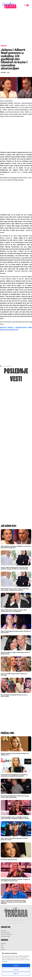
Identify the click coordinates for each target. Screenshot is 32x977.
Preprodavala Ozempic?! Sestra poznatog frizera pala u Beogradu (15, 796)
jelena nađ (10, 366)
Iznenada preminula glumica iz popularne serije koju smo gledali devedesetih (14, 775)
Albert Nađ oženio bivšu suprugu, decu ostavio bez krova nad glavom (14, 610)
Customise (16, 969)
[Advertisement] (16, 27)
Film (2, 945)
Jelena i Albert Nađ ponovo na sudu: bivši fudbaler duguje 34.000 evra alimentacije (14, 568)
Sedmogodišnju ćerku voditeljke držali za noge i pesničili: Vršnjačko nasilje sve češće (15, 818)
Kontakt (3, 943)
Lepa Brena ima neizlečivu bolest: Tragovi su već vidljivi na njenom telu (15, 880)
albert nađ (4, 366)
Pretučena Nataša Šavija (9, 859)
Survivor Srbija (5, 936)
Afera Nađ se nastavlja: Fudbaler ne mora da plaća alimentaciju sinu (15, 547)
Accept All (16, 965)
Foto (2, 947)
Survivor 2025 (5, 932)
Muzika (3, 949)
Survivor (3, 930)
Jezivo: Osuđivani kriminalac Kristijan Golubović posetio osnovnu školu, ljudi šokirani (13, 902)
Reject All (16, 973)
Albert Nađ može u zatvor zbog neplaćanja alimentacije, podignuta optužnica (15, 589)
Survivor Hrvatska (6, 934)
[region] (16, 964)
